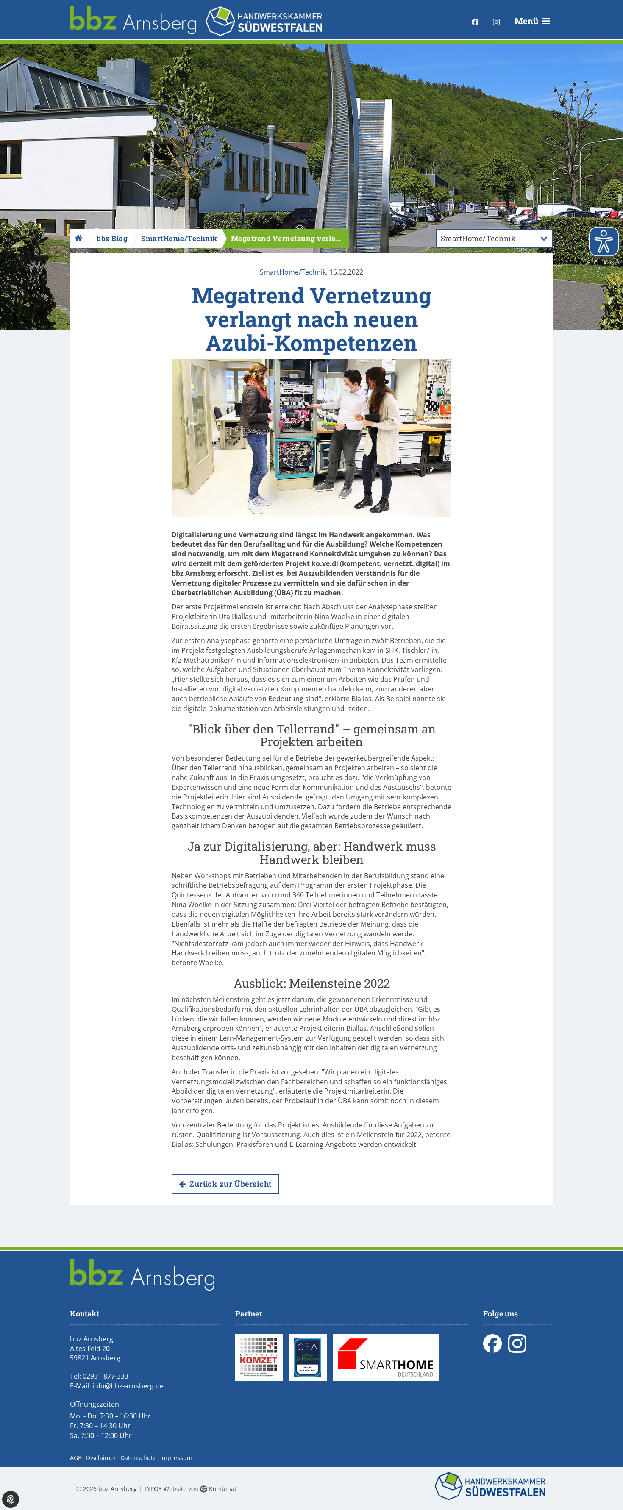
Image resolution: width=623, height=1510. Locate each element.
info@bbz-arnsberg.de (128, 1386)
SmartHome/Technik (293, 272)
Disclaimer (101, 1458)
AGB (76, 1458)
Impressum (176, 1458)
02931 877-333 (105, 1376)
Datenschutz (138, 1458)
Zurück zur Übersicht (230, 1184)
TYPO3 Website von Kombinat (190, 1489)
